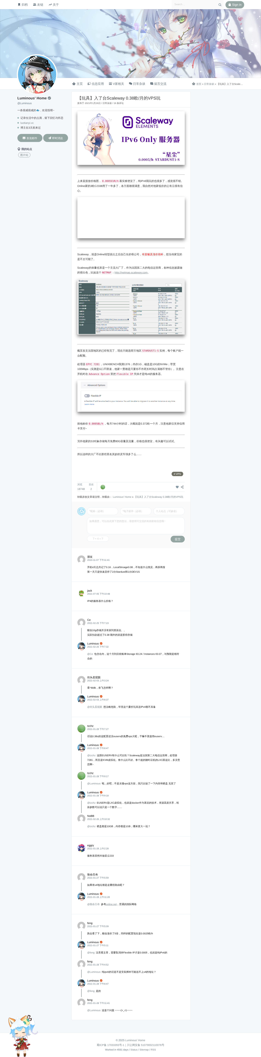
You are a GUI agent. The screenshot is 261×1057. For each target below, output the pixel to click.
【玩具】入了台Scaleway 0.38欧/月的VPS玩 (158, 496)
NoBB (90, 815)
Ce (89, 619)
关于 (56, 4)
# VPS (177, 474)
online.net (111, 904)
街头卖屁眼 (94, 677)
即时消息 (55, 138)
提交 (178, 539)
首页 (196, 84)
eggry (90, 845)
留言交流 (160, 84)
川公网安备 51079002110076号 (145, 1044)
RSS (153, 1049)
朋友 (90, 556)
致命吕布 (92, 874)
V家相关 (118, 84)
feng (89, 923)
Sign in (235, 4)
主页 (80, 84)
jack (89, 590)
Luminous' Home (122, 496)
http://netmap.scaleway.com (131, 272)
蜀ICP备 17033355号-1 (110, 1044)
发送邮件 (30, 138)
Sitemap (144, 1049)
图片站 (24, 154)
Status (134, 1049)
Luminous (93, 643)
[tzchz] (103, 487)
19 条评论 (119, 103)
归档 (25, 4)
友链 (40, 4)
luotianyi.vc (27, 122)
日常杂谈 (139, 84)
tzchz (90, 725)
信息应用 (98, 84)
